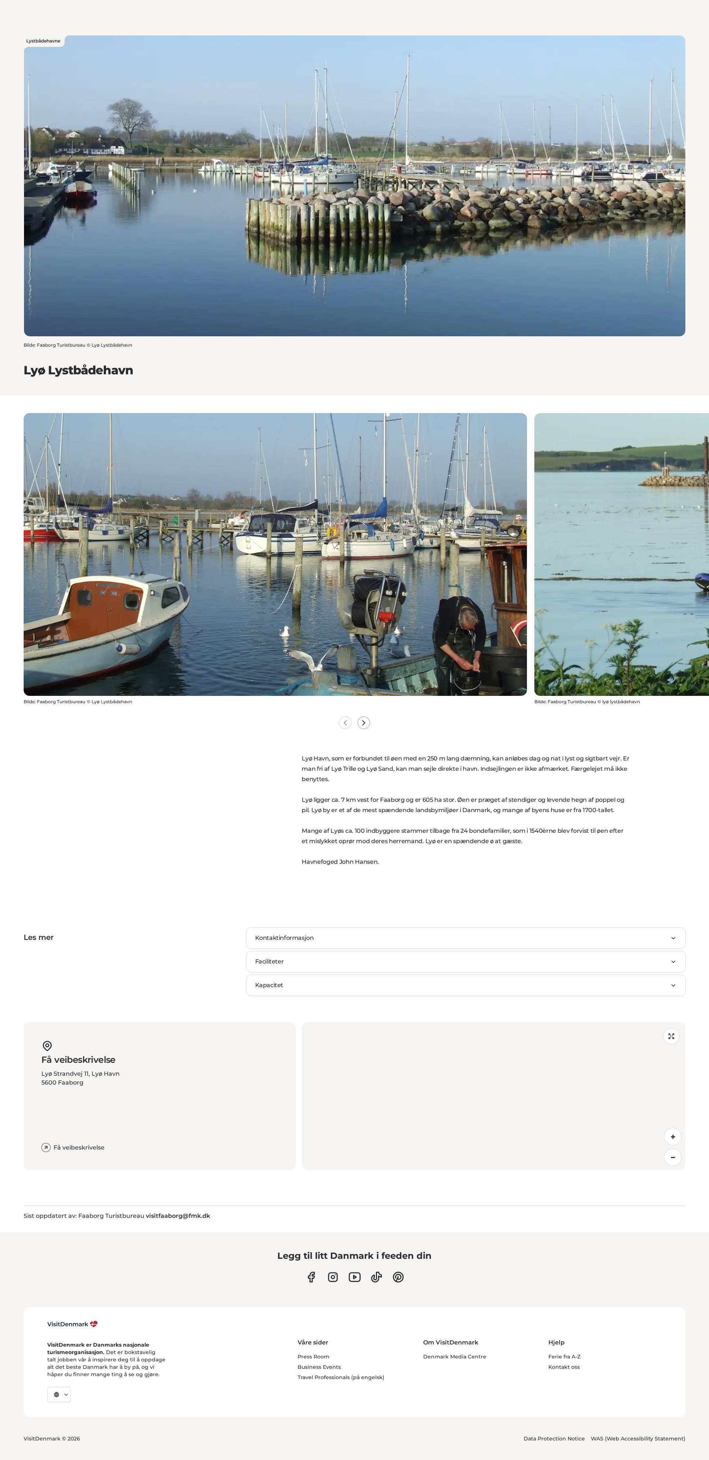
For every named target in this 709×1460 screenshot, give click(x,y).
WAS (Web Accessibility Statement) (638, 1438)
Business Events (319, 1367)
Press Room (313, 1356)
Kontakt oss (564, 1367)
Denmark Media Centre (454, 1356)
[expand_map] (671, 1036)
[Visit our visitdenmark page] (354, 1277)
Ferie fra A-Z (564, 1356)
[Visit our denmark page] (311, 1277)
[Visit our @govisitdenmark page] (376, 1277)
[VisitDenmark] (72, 1324)
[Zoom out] (673, 1157)
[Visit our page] (332, 1277)
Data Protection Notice (554, 1438)
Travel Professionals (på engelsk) (341, 1377)
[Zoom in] (673, 1136)
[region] (493, 1096)
